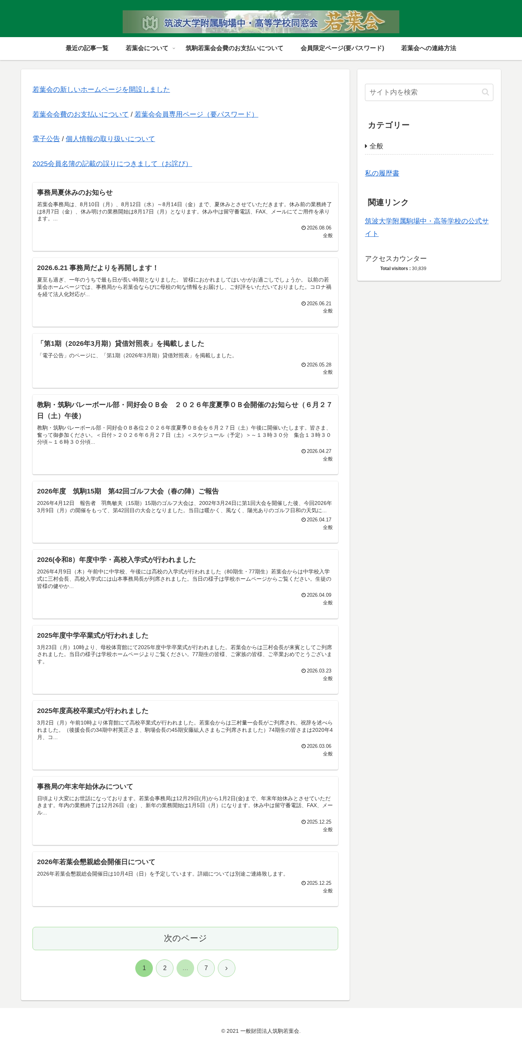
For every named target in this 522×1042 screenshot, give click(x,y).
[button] (485, 92)
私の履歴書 (382, 173)
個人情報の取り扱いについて (110, 139)
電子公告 (46, 139)
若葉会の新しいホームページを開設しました (101, 89)
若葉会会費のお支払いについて (80, 114)
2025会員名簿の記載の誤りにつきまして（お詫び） (112, 164)
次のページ (185, 938)
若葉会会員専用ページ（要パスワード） (196, 114)
